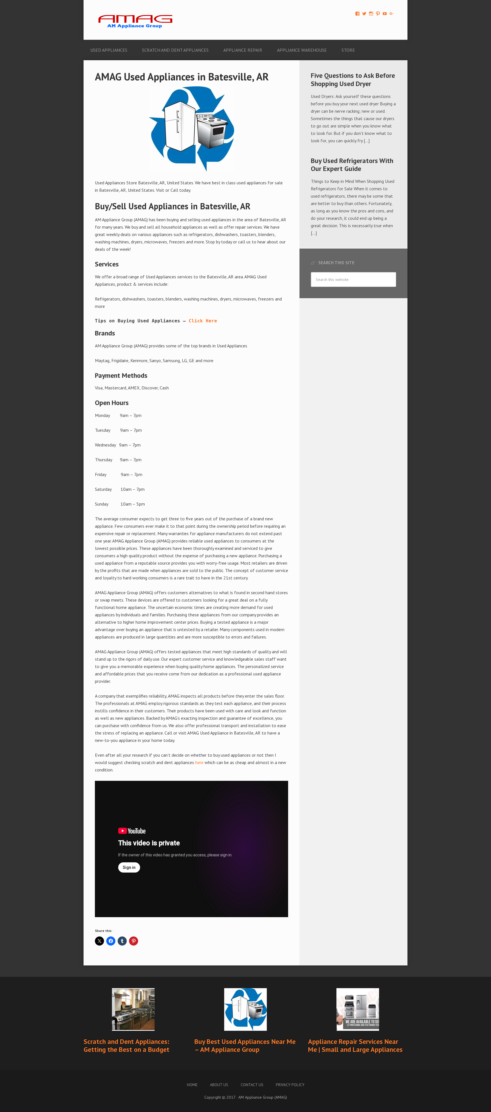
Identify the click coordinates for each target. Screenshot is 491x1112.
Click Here (203, 321)
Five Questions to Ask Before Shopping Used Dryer (353, 79)
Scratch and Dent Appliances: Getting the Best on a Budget (126, 1045)
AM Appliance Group (137, 19)
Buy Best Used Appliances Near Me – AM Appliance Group (245, 1045)
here (199, 762)
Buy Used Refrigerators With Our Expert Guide (352, 164)
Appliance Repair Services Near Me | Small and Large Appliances (355, 1045)
